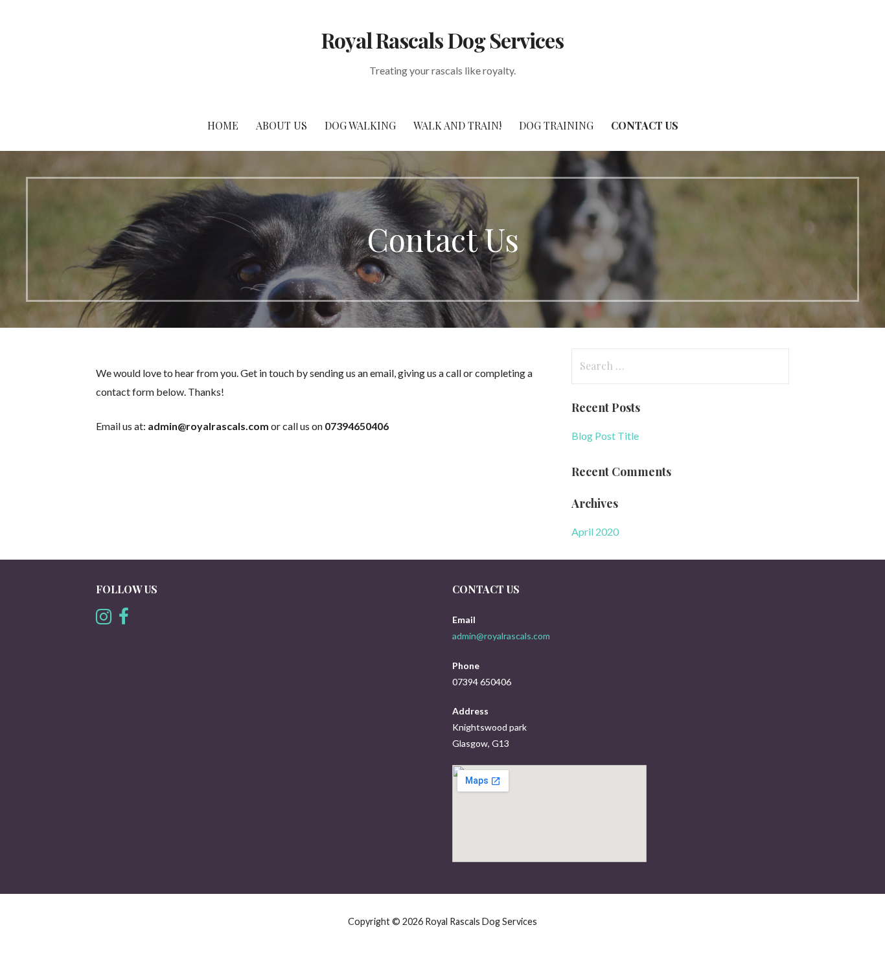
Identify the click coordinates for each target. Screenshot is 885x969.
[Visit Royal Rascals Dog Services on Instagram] (103, 619)
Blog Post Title (605, 435)
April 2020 (595, 531)
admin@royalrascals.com (501, 635)
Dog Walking (360, 125)
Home (222, 125)
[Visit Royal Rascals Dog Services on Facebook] (124, 619)
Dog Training (556, 125)
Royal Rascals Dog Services (442, 40)
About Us (281, 125)
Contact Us (644, 125)
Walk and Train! (457, 125)
